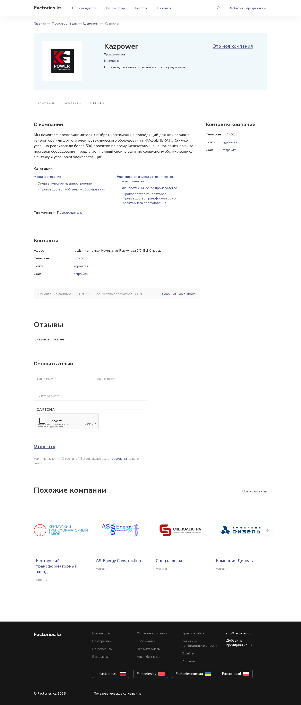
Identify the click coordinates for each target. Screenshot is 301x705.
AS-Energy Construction (118, 560)
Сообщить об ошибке (179, 294)
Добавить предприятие (248, 8)
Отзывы (97, 103)
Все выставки (102, 656)
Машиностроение (47, 177)
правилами (118, 458)
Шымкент (91, 23)
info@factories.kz (238, 633)
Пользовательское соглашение (117, 693)
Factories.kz (48, 8)
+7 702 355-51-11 (88, 258)
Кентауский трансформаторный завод (56, 566)
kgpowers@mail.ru (87, 266)
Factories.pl (231, 673)
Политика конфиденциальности (199, 643)
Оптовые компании (152, 633)
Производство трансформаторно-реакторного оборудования (150, 200)
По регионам (102, 649)
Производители (84, 8)
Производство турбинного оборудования (72, 189)
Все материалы (149, 649)
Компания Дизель (234, 560)
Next (267, 530)
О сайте (188, 653)
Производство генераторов (144, 194)
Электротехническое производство (149, 188)
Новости (140, 8)
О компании (44, 103)
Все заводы (101, 633)
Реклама (188, 661)
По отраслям (102, 641)
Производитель (69, 212)
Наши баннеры (148, 656)
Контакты (72, 103)
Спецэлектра (169, 560)
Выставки (163, 8)
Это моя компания (233, 46)
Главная (40, 23)
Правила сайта (193, 633)
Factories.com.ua (189, 673)
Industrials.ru (106, 673)
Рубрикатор (115, 8)
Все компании (254, 491)
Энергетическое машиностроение (65, 183)
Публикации (146, 641)
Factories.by (146, 673)
